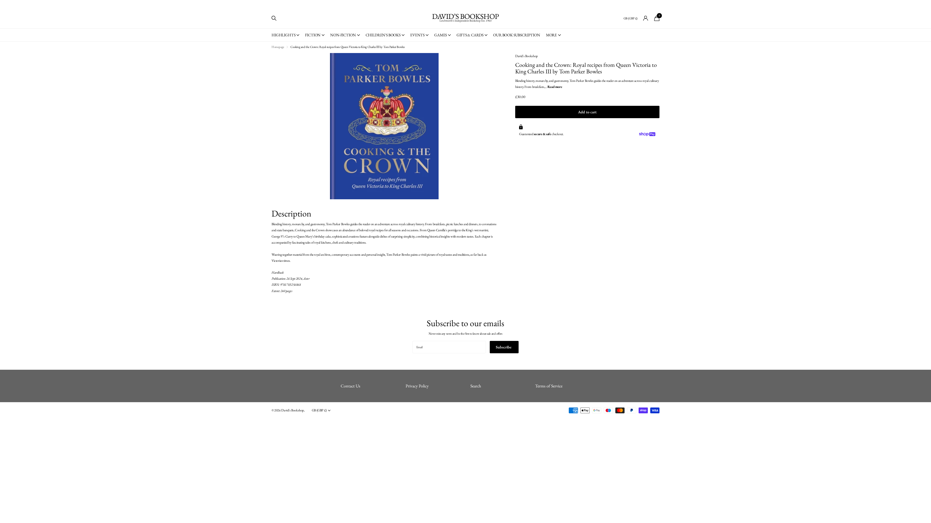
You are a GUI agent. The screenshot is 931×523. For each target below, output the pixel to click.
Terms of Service (548, 386)
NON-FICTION (343, 35)
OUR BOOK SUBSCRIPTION (516, 35)
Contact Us (350, 386)
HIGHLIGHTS (283, 35)
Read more (554, 87)
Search (475, 386)
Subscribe (504, 347)
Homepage (278, 47)
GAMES (440, 35)
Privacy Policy (417, 386)
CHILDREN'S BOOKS (383, 35)
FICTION (313, 35)
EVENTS (417, 35)
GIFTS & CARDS (470, 35)
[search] (274, 18)
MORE (551, 35)
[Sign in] (645, 18)
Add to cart (587, 112)
